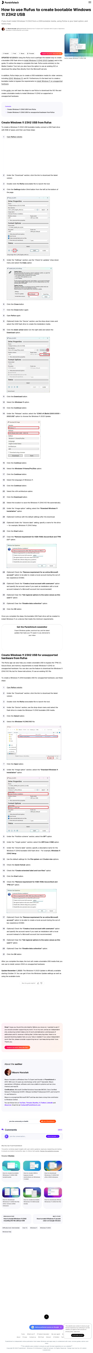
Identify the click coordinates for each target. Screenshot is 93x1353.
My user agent (55, 1334)
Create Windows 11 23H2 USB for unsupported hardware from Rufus (30, 112)
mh (81, 1348)
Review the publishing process (49, 1151)
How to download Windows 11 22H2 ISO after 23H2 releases (52, 1175)
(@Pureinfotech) (22, 28)
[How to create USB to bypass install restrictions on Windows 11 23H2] (32, 1166)
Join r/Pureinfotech (48, 1121)
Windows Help (7, 1232)
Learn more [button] (77, 1331)
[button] (0, 1)
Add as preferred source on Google (47, 1327)
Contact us (32, 1337)
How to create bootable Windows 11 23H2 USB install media (11, 1175)
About (18, 1337)
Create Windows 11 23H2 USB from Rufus (21, 109)
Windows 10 (18, 78)
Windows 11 (33, 1228)
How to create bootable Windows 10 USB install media (31, 1202)
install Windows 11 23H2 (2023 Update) (39, 60)
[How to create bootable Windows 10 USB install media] (32, 1192)
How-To (25, 1228)
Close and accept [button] (77, 1335)
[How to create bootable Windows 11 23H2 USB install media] (11, 1166)
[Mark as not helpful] (41, 983)
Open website (14, 137)
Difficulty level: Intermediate (11, 1228)
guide (8, 90)
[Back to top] (46, 1317)
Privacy (25, 1337)
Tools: (23, 1334)
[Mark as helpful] (38, 983)
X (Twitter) (56, 1337)
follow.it (48, 1337)
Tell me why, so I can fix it (32, 987)
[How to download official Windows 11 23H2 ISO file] (53, 1192)
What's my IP (31, 1334)
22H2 (11, 78)
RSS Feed (41, 1337)
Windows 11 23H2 (45, 1228)
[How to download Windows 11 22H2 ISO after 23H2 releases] (53, 1166)
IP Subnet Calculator (43, 1334)
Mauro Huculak (12, 28)
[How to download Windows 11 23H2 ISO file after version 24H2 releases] (11, 1192)
